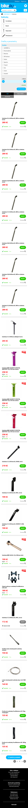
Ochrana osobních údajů (14, 785)
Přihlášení (17, 1)
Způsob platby (14, 775)
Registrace (23, 1)
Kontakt (14, 804)
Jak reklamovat (14, 794)
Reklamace (14, 792)
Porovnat (22, 126)
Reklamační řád (14, 799)
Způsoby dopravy (14, 774)
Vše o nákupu (14, 770)
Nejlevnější (20, 94)
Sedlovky (14, 14)
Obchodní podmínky (14, 783)
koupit (23, 122)
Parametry (22, 89)
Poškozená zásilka (14, 797)
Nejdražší (7, 97)
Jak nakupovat (14, 777)
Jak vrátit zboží (14, 795)
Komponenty (7, 14)
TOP (7, 94)
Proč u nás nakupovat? (14, 772)
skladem (24, 85)
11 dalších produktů (14, 757)
